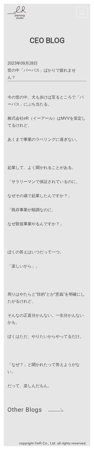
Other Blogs (25, 409)
